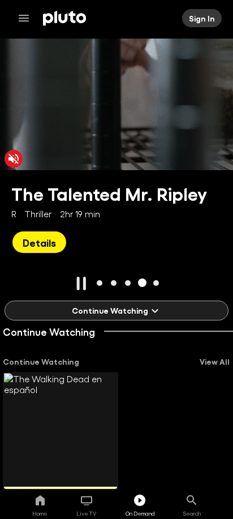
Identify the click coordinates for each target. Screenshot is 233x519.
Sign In (202, 18)
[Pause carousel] (81, 283)
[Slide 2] (114, 283)
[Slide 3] (128, 283)
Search (192, 513)
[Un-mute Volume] (14, 159)
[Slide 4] (142, 283)
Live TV (86, 513)
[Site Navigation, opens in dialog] (27, 18)
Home (40, 513)
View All (215, 361)
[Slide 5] (156, 283)
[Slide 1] (100, 283)
